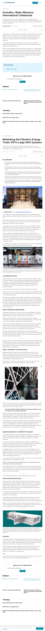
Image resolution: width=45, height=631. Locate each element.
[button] (3, 3)
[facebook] (18, 30)
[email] (26, 30)
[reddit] (24, 30)
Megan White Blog (7, 26)
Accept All (39, 628)
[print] (41, 30)
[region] (22, 628)
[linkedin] (20, 30)
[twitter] (22, 30)
